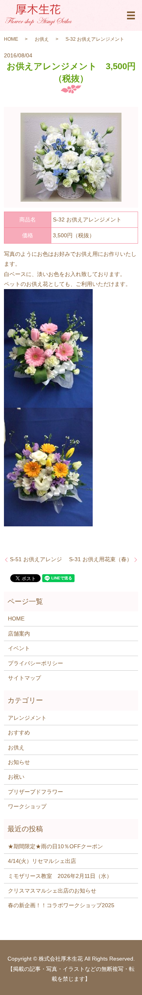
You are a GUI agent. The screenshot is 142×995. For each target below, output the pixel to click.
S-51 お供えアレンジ (36, 559)
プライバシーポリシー (35, 663)
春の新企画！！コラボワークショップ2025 (61, 905)
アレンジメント (27, 718)
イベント (19, 648)
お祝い (16, 777)
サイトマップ (24, 678)
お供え (42, 39)
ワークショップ (27, 806)
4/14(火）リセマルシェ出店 (42, 861)
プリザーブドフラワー (35, 792)
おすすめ (19, 732)
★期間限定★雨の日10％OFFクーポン (55, 846)
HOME (11, 39)
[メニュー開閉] (131, 15)
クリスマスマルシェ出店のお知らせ (52, 890)
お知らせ (19, 762)
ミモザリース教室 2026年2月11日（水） (60, 876)
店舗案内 (19, 633)
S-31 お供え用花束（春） (100, 559)
